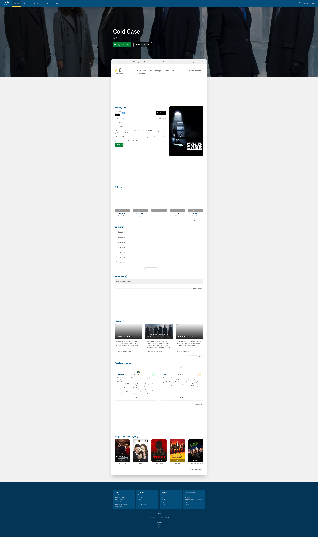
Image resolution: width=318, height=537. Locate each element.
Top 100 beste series (120, 495)
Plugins (187, 504)
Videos (174, 62)
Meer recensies (197, 288)
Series (16, 3)
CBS (143, 73)
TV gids (163, 502)
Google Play (166, 517)
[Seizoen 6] (136, 257)
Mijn (6, 3)
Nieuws (36, 3)
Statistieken (183, 62)
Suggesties (194, 62)
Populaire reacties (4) (124, 363)
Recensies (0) (121, 276)
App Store (153, 517)
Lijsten (163, 497)
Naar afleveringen (151, 269)
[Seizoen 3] (136, 242)
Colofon (140, 497)
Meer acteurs (198, 221)
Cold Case (126, 31)
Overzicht (118, 62)
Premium (47, 3)
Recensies (156, 62)
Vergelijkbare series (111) (126, 436)
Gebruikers (164, 499)
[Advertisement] (159, 88)
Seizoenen (119, 227)
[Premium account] (138, 372)
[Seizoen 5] (136, 252)
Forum (57, 3)
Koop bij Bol (119, 145)
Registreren (305, 3)
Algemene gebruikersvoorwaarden (194, 499)
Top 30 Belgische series (121, 504)
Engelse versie (142, 504)
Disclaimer (187, 497)
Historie (140, 499)
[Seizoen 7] (136, 262)
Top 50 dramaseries (120, 499)
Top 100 (26, 3)
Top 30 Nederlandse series (122, 502)
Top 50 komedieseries (120, 497)
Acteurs (127, 62)
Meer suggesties (197, 469)
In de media (141, 502)
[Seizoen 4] (136, 247)
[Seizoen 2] (136, 237)
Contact (140, 495)
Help (162, 495)
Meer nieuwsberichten (195, 357)
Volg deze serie (123, 44)
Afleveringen (136, 62)
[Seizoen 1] (136, 232)
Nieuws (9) (119, 321)
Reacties (165, 62)
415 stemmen (119, 73)
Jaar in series (118, 506)
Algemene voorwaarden (191, 502)
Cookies (187, 495)
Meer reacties (198, 405)
